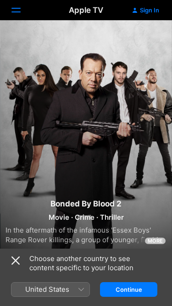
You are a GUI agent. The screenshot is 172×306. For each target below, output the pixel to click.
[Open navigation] (21, 10)
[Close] (15, 260)
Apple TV (86, 10)
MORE (155, 241)
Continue (129, 289)
